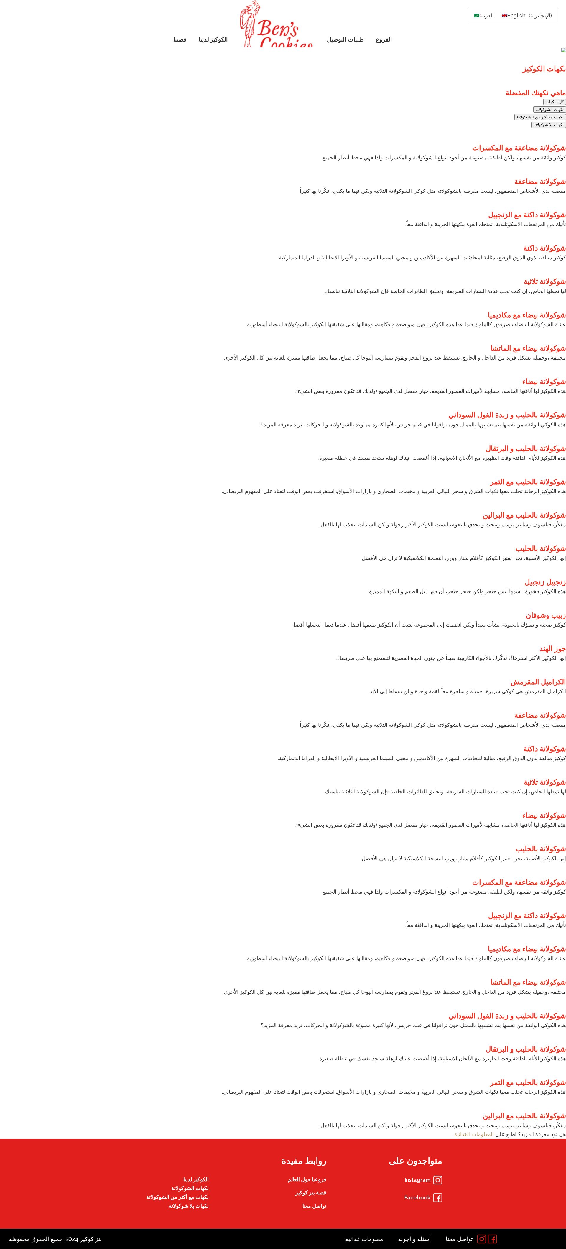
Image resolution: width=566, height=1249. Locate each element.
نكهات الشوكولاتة (550, 109)
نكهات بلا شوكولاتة (549, 125)
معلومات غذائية (364, 1239)
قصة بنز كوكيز (310, 1192)
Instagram (417, 1180)
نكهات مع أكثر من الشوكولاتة (540, 117)
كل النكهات (555, 102)
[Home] (278, 23)
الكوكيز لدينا (196, 1179)
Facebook (417, 1197)
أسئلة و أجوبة (414, 1239)
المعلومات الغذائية (473, 1134)
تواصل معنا (314, 1206)
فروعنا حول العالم (307, 1179)
